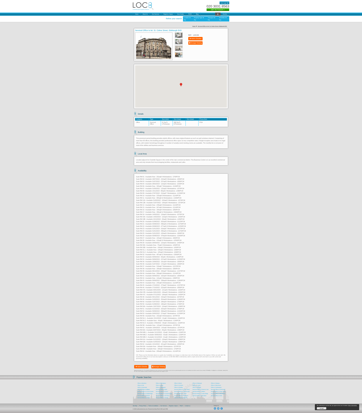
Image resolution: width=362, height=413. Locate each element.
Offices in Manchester (216, 385)
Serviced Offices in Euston (162, 391)
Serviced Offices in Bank (161, 389)
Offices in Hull (140, 385)
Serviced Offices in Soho (216, 395)
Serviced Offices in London (180, 393)
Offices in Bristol (178, 383)
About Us (145, 14)
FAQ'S (190, 14)
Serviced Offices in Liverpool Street (164, 393)
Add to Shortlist (196, 38)
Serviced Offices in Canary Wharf (182, 389)
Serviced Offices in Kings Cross (218, 391)
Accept (322, 408)
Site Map (135, 405)
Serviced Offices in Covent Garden (145, 391)
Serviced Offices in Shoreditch (199, 395)
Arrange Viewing (196, 43)
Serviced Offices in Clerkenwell (218, 389)
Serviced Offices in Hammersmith (182, 391)
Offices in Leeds (159, 385)
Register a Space (168, 14)
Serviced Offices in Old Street (162, 395)
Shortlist (225, 14)
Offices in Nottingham (161, 387)
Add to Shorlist (142, 366)
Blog (197, 14)
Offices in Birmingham (161, 383)
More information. (352, 405)
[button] (181, 84)
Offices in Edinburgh (197, 383)
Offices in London (197, 385)
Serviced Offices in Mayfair (143, 395)
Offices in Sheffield (197, 387)
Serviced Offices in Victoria (162, 397)
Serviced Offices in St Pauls (143, 397)
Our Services (155, 14)
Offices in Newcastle (142, 387)
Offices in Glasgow (215, 383)
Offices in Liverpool (178, 385)
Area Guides (180, 14)
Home (136, 14)
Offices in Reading (178, 387)
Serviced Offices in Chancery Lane (201, 389)
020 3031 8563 (218, 6)
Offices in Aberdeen (141, 383)
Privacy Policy (143, 405)
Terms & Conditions (153, 405)
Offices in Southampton (216, 387)
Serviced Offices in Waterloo (180, 397)
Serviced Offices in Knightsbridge (145, 393)
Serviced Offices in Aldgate (143, 389)
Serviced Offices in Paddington (181, 395)
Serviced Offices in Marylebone (218, 393)
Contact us (187, 405)
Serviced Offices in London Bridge (200, 393)
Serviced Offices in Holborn (199, 391)
